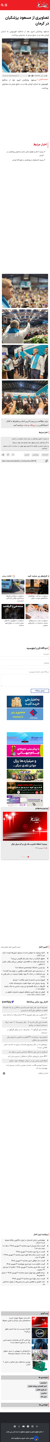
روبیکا (33, 425)
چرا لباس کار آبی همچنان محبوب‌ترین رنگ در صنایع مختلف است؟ (16, 1341)
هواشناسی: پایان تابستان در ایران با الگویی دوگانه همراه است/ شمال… (25, 1241)
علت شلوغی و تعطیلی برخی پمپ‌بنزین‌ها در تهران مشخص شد (24, 1283)
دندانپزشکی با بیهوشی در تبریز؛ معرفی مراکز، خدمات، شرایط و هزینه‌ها (16, 1352)
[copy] (46, 461)
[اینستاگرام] (31, 1426)
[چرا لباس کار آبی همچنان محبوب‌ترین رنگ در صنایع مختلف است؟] (40, 1344)
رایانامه (46, 663)
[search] (2, 5)
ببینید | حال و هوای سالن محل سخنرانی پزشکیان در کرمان (25, 154)
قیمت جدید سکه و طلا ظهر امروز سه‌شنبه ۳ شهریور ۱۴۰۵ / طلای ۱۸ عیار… (24, 1256)
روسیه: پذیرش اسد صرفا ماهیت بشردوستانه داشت (27, 983)
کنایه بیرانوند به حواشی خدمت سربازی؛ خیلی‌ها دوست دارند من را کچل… (23, 954)
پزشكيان (35, 455)
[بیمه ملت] (25, 714)
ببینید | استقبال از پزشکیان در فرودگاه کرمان (28, 160)
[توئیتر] (18, 1426)
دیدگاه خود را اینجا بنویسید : (38, 672)
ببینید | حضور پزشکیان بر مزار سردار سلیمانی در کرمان (29, 439)
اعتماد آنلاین (15, 1432)
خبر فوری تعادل (41, 1390)
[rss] (35, 1426)
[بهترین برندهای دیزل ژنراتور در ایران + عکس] (40, 1366)
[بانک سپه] (25, 763)
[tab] (28, 856)
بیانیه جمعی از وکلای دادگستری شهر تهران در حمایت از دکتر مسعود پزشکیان (25, 447)
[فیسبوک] (8, 454)
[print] (29, 76)
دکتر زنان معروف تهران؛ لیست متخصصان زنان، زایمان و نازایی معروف (16, 1319)
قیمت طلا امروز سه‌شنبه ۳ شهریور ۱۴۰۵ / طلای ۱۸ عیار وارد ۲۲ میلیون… (24, 1268)
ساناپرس (44, 1393)
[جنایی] (25, 788)
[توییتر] (13, 454)
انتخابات (45, 455)
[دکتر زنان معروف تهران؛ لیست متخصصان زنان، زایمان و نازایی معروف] (40, 1322)
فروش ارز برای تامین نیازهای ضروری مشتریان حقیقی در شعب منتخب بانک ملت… (25, 993)
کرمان (27, 455)
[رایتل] (25, 751)
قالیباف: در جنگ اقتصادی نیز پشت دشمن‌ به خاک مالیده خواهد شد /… (24, 987)
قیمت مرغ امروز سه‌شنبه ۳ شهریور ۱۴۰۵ (30, 1252)
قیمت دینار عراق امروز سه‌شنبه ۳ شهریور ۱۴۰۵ (28, 1278)
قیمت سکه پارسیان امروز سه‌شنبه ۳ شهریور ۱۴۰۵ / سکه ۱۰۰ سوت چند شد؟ (24, 1247)
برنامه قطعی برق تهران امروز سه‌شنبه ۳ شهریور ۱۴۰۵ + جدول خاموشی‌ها (23, 1274)
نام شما (46, 654)
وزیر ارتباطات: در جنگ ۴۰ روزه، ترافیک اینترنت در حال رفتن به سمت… (23, 975)
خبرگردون (43, 1383)
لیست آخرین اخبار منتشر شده (10, 947)
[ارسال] (32, 76)
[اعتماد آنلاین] (42, 5)
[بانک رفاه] (25, 801)
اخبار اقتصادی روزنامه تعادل (37, 1386)
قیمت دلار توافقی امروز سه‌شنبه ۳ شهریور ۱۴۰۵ (28, 1260)
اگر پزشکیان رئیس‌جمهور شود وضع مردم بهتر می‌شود (29, 442)
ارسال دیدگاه (39, 691)
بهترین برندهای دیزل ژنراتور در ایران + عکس (16, 1363)
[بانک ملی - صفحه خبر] (25, 702)
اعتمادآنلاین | (42, 79)
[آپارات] (14, 1426)
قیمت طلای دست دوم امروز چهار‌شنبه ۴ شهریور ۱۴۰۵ (26, 1264)
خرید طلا (44, 1397)
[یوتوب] (22, 1426)
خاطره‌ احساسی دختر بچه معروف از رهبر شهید (28, 844)
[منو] (6, 5)
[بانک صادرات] (25, 738)
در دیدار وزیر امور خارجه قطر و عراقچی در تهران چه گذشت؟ (24, 971)
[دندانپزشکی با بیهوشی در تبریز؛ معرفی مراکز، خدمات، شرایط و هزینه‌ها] (40, 1355)
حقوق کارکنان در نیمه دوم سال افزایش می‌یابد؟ (28, 958)
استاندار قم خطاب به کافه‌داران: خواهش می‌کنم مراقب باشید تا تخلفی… (23, 963)
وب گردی (44, 1313)
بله (26, 425)
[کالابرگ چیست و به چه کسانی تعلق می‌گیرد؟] (40, 1333)
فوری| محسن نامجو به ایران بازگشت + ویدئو (29, 980)
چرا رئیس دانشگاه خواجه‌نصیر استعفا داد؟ (30, 967)
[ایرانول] (25, 776)
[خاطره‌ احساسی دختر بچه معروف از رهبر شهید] (25, 826)
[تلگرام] (3, 454)
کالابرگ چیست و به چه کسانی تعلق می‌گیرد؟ (17, 1330)
